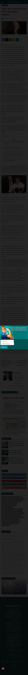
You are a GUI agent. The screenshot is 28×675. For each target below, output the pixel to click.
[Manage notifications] (3, 668)
